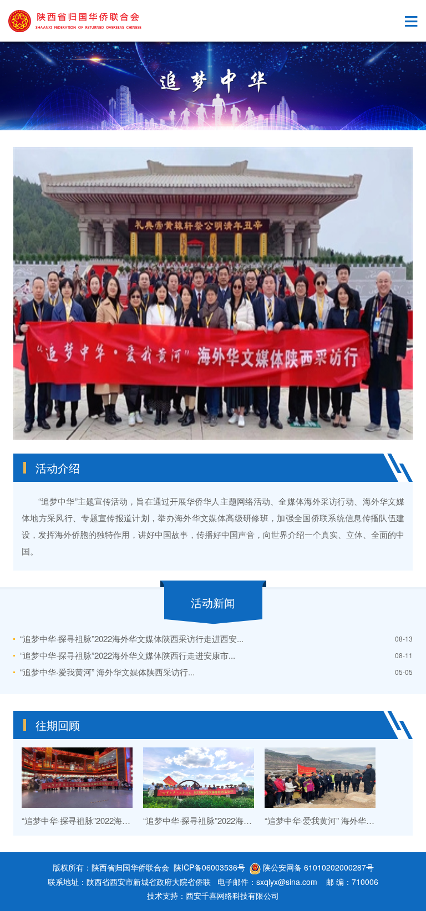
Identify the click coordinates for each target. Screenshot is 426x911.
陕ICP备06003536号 (209, 867)
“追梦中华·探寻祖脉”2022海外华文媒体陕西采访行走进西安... (132, 638)
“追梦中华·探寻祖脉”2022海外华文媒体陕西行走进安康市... (127, 655)
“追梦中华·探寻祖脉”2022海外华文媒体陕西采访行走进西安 (130, 820)
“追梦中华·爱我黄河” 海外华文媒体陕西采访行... (107, 672)
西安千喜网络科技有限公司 (232, 895)
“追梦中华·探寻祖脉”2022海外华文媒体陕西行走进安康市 (247, 820)
